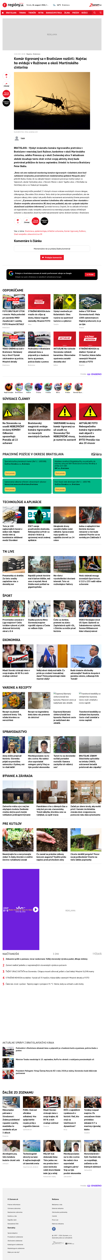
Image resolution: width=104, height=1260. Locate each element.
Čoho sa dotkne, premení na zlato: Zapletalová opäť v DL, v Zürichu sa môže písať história (65, 625)
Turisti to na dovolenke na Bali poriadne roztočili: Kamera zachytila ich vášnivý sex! (64, 761)
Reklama (55, 1199)
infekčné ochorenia (55, 231)
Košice (85, 12)
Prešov (75, 12)
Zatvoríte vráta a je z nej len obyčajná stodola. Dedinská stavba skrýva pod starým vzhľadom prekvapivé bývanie (16, 810)
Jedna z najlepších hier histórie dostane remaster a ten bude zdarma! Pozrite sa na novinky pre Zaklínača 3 (90, 532)
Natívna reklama (58, 1224)
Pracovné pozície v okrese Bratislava (33, 454)
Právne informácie (14, 1204)
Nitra (41, 12)
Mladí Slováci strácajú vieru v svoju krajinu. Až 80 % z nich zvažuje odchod (16, 673)
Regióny (29, 54)
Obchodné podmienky (59, 1212)
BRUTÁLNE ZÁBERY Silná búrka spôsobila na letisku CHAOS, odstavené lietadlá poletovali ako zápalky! (90, 761)
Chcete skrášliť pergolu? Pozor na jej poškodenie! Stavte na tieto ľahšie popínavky (85, 857)
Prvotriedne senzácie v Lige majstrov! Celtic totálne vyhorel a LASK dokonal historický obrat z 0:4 (13, 625)
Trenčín (32, 12)
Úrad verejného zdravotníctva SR (28, 234)
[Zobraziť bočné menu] (100, 12)
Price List (55, 1220)
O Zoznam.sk (13, 1199)
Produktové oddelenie (15, 1237)
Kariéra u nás (12, 1216)
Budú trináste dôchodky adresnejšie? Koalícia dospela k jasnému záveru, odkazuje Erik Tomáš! (85, 674)
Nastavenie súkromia (15, 1212)
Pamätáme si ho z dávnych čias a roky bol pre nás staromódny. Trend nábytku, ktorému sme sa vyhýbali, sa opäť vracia (52, 810)
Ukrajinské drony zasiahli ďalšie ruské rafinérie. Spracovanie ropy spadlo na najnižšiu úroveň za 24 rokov (64, 533)
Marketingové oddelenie (16, 1248)
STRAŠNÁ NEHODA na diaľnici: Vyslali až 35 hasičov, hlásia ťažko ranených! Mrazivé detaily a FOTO (47, 977)
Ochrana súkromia (14, 1208)
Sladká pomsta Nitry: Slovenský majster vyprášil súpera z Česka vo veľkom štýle (39, 624)
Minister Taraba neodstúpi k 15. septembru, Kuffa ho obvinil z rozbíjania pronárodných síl (55, 1059)
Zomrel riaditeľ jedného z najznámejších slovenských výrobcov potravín (36, 965)
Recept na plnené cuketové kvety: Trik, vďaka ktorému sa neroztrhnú (12, 716)
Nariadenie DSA (13, 1224)
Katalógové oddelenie (15, 1244)
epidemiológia (41, 231)
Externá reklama (57, 1208)
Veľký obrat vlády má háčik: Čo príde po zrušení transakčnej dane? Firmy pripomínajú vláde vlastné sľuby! (51, 674)
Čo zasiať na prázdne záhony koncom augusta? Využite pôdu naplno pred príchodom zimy (51, 857)
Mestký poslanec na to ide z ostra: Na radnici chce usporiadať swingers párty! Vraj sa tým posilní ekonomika (38, 761)
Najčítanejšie (11, 954)
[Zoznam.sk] (58, 1244)
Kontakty (11, 1228)
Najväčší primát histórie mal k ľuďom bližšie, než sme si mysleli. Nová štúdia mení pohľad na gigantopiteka (39, 581)
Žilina (67, 12)
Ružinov (82, 231)
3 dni (56, 954)
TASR (23, 138)
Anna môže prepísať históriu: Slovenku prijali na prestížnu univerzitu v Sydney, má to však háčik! (13, 761)
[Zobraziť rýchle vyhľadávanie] (95, 12)
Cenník (54, 1216)
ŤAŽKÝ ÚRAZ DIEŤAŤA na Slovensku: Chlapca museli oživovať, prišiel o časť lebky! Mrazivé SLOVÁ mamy (50, 971)
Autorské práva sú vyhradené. (62, 1238)
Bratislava (11, 12)
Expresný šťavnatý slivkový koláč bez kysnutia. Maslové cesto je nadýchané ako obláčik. (65, 717)
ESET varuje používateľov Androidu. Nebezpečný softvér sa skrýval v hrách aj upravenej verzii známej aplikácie (39, 533)
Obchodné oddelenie (15, 1241)
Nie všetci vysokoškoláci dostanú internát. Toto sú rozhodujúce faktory (64, 579)
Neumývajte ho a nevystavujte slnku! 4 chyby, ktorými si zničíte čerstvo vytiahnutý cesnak (18, 857)
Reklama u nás (57, 1204)
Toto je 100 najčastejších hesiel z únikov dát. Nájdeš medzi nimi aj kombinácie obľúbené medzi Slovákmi (12, 533)
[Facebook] (54, 1229)
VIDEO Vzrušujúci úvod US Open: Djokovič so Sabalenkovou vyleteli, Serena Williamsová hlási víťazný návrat (89, 625)
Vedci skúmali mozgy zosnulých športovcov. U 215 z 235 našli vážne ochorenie (90, 579)
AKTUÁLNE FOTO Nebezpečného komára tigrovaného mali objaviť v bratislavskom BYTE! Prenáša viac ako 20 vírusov (90, 433)
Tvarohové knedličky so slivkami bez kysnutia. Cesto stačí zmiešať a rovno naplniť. (90, 716)
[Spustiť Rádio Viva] (20, 907)
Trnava (22, 12)
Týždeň (96, 954)
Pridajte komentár (53, 257)
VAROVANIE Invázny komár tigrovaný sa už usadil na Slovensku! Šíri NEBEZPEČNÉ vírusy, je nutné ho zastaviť (65, 431)
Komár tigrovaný (71, 231)
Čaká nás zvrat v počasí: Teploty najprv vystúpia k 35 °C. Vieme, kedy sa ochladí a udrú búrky (45, 984)
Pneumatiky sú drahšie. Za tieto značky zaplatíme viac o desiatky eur (13, 579)
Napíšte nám (12, 1220)
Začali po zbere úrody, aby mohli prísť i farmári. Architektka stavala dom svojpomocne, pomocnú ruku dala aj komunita (86, 810)
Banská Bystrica (54, 12)
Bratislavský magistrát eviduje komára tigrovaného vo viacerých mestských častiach (39, 429)
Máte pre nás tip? (14, 1252)
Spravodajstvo (13, 1233)
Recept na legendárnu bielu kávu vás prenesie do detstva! (39, 714)
